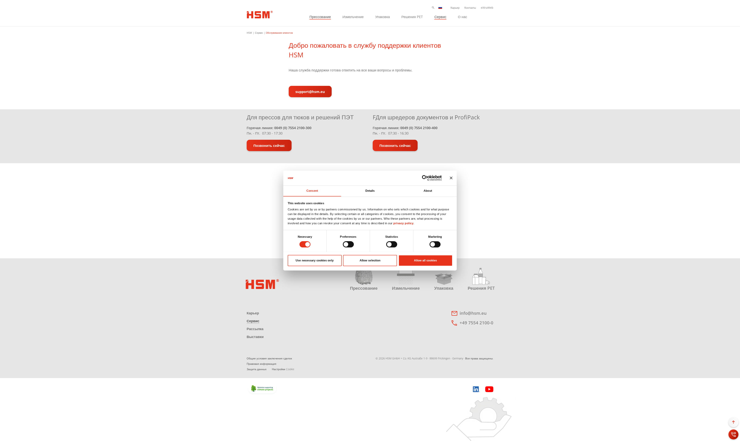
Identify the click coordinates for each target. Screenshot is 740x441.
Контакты (470, 7)
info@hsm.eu (473, 313)
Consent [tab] (312, 190)
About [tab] (428, 190)
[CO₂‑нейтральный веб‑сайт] (262, 389)
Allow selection (370, 260)
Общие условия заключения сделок (269, 358)
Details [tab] (370, 190)
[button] (433, 7)
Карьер (455, 7)
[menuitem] (320, 16)
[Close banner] (451, 178)
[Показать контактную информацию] (733, 434)
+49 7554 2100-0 (476, 323)
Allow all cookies (425, 260)
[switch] (348, 244)
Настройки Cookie (283, 369)
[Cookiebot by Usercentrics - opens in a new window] (425, 178)
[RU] (440, 7)
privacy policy (403, 223)
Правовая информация (261, 364)
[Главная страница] (260, 14)
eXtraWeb (487, 7)
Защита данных (257, 369)
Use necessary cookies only (315, 260)
